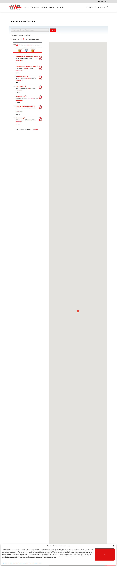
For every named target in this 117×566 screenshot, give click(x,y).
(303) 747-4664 (19, 60)
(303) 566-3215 (19, 80)
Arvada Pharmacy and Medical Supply (26, 66)
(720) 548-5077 (19, 100)
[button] (114, 546)
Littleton (29, 120)
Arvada (26, 68)
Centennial (32, 108)
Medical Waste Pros (21, 76)
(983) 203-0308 (19, 70)
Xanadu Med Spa (20, 96)
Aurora (28, 88)
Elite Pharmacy (20, 118)
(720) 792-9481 (19, 90)
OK (105, 554)
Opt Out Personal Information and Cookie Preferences (16, 563)
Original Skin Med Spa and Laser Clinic (26, 56)
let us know (35, 129)
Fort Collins (31, 98)
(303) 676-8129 (19, 112)
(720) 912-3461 (19, 121)
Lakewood (28, 78)
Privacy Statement (36, 563)
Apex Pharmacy (20, 86)
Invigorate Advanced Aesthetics (24, 106)
